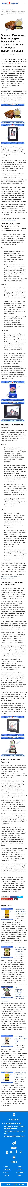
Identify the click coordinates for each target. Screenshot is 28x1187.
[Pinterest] (21, 1152)
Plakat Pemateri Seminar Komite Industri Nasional (20, 912)
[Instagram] (11, 1152)
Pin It (11, 899)
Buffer (15, 899)
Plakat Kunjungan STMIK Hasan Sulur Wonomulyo (20, 1075)
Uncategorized (9, 9)
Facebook (13, 896)
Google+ (5, 899)
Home (2, 9)
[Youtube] (7, 1152)
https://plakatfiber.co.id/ (8, 220)
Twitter (20, 896)
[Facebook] (16, 1152)
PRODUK (7, 1170)
